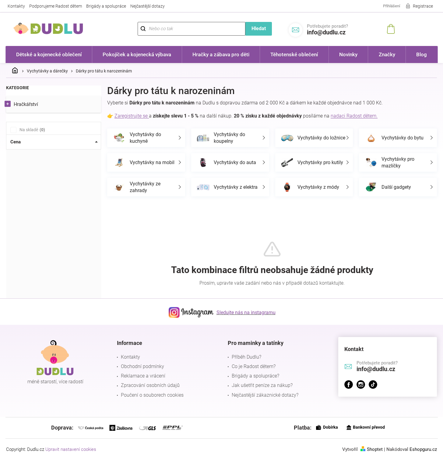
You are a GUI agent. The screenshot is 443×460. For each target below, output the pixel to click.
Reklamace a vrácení (143, 376)
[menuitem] (49, 54)
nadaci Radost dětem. (354, 116)
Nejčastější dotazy (147, 6)
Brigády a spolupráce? (255, 376)
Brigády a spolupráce (106, 6)
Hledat (258, 28)
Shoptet (375, 449)
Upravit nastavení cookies (70, 449)
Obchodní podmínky (142, 366)
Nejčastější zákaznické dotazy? (265, 395)
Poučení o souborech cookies (152, 395)
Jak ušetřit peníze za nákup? (262, 385)
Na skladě (31, 129)
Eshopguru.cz (423, 449)
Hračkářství (26, 104)
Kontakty (16, 6)
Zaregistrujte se (131, 116)
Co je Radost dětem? (254, 366)
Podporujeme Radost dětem (55, 6)
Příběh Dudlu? (246, 357)
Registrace (423, 6)
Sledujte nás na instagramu (246, 312)
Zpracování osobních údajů (150, 385)
